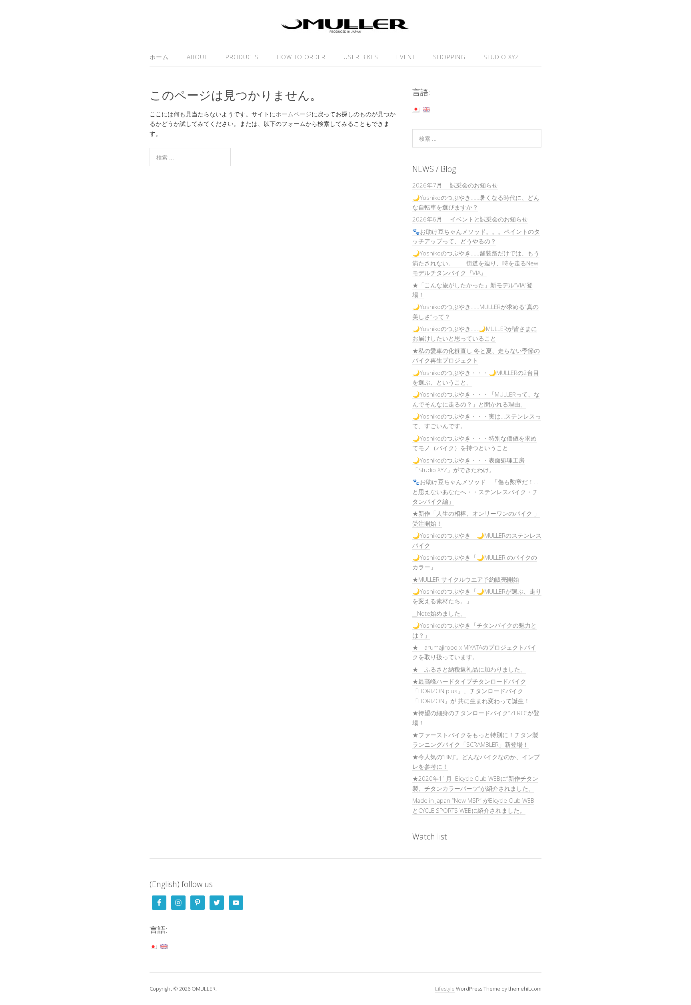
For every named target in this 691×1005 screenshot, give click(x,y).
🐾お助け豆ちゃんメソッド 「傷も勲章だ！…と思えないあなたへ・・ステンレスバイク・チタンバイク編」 (475, 491)
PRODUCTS (242, 57)
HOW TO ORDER (301, 57)
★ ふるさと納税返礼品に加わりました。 (469, 669)
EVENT (405, 57)
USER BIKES (361, 57)
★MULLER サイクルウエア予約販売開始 (465, 579)
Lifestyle (445, 988)
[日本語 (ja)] (415, 108)
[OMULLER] (345, 28)
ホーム (159, 57)
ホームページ (294, 114)
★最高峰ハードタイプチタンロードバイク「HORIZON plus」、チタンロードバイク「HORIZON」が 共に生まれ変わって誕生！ (471, 691)
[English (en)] (426, 108)
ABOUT (197, 57)
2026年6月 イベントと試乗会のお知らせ (470, 219)
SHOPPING (449, 57)
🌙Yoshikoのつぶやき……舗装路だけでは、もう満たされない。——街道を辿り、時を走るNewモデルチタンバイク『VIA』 (475, 263)
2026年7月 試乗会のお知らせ (455, 185)
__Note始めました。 (439, 613)
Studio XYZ (501, 57)
